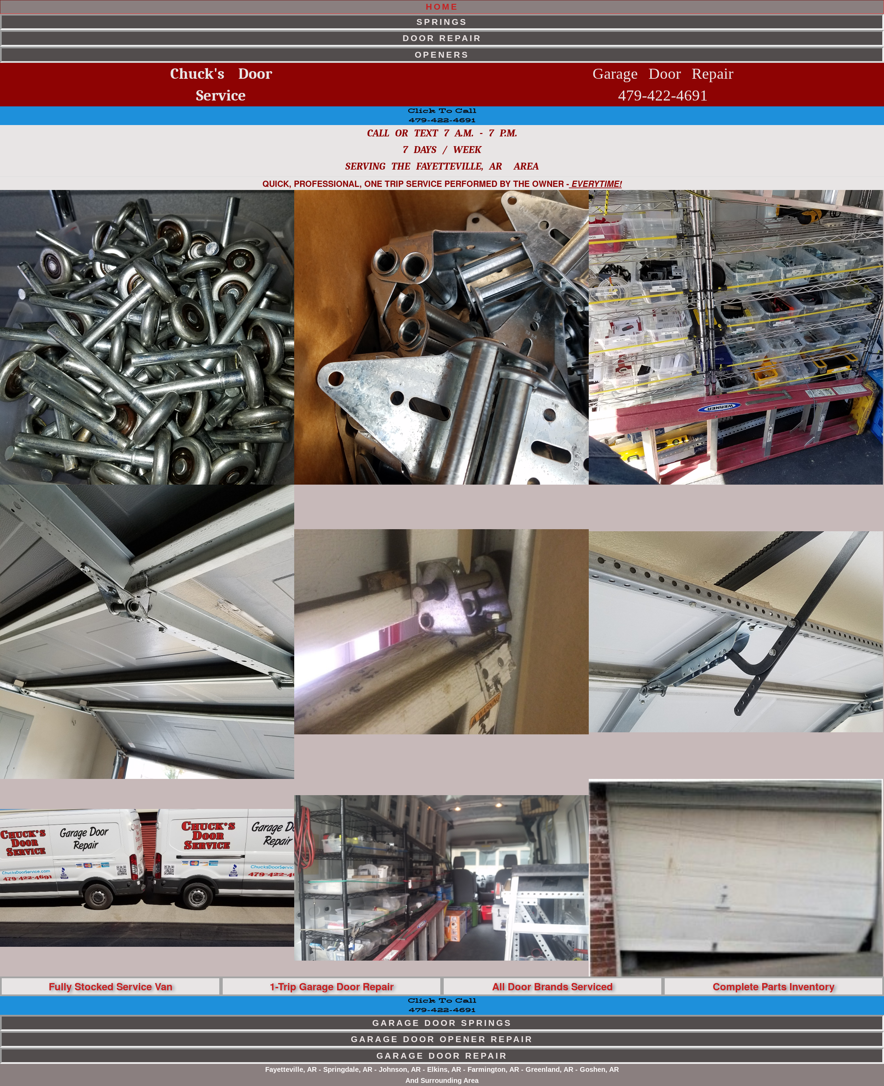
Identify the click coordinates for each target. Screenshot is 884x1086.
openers (442, 54)
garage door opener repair (442, 1039)
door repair (442, 38)
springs (442, 22)
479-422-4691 (442, 1005)
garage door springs (442, 1023)
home (442, 6)
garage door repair (442, 1055)
